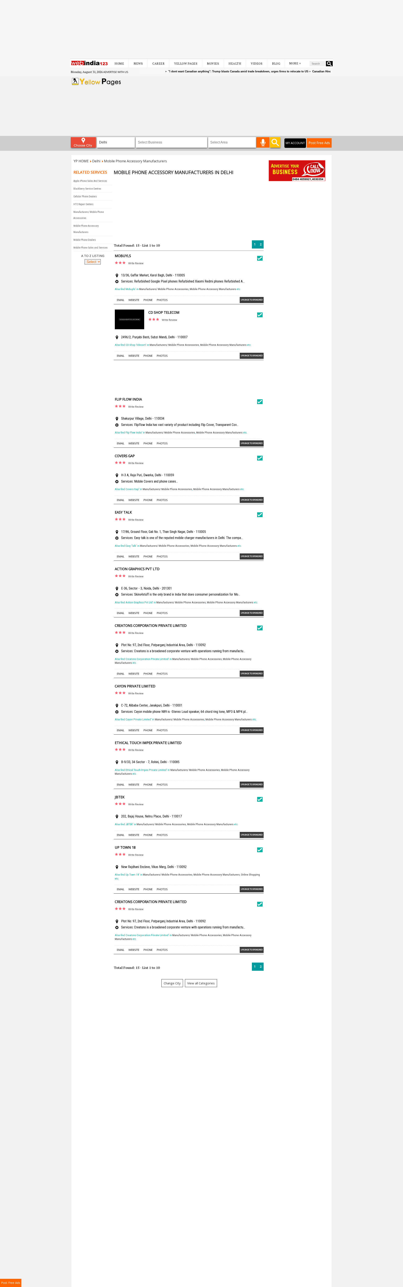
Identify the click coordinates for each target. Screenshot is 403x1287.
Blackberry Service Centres (87, 188)
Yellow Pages (185, 63)
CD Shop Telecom (163, 312)
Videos (256, 63)
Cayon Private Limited (135, 686)
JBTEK (119, 797)
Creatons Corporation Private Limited (151, 625)
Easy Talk (123, 512)
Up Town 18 (125, 847)
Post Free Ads (319, 143)
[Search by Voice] (263, 142)
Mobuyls (123, 256)
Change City (172, 983)
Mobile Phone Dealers (84, 239)
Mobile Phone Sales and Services (90, 247)
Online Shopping (250, 874)
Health (235, 63)
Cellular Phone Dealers (85, 196)
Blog (276, 63)
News (138, 63)
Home (119, 63)
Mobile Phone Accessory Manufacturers (213, 289)
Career (158, 63)
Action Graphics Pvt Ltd (137, 569)
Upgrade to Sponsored (252, 299)
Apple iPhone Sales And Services (90, 181)
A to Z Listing (92, 256)
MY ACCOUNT (295, 143)
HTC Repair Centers (83, 204)
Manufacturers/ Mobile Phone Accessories (163, 289)
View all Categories (201, 983)
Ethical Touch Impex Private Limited (148, 742)
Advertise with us (115, 72)
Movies (213, 63)
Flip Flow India (128, 399)
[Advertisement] (201, 29)
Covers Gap (125, 456)
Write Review (135, 263)
